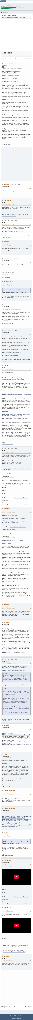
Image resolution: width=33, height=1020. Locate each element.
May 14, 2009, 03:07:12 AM (7, 452)
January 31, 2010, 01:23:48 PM (8, 794)
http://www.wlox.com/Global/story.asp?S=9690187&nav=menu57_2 (11, 72)
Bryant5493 (7, 474)
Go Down (3, 58)
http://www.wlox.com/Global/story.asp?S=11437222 (14, 652)
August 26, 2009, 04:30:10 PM (8, 477)
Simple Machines (20, 1016)
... (14, 58)
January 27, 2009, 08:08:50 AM (8, 285)
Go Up (2, 1006)
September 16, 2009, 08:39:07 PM (8, 512)
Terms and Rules (15, 1015)
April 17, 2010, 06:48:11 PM (7, 911)
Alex (5, 63)
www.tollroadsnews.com (11, 515)
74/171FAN (15, 17)
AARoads (4, 143)
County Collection (26, 143)
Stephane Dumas (9, 282)
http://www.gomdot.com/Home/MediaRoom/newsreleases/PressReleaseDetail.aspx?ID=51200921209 (16, 415)
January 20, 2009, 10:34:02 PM (8, 188)
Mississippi (4, 65)
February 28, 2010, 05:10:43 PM (8, 864)
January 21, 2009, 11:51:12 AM (8, 224)
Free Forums (18, 1018)
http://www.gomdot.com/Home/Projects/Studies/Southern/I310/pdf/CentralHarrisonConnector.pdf (16, 745)
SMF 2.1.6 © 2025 (13, 1016)
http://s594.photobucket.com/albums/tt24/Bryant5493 (14, 504)
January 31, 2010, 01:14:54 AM (8, 729)
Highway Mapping (6, 144)
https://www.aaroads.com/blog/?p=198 (11, 352)
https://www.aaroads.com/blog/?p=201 (11, 463)
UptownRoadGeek (9, 790)
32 (15, 58)
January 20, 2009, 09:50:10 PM (9, 67)
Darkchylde (7, 200)
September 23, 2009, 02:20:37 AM (8, 608)
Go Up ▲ (21, 1015)
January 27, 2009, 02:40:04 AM (8, 261)
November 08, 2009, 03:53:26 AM (8, 626)
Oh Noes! (19, 214)
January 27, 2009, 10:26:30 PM (8, 307)
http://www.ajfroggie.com (7, 443)
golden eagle (7, 534)
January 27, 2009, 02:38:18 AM (8, 245)
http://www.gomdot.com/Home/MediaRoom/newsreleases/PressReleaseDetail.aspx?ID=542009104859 (16, 395)
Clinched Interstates (17, 143)
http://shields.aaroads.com (8, 274)
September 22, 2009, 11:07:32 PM (8, 537)
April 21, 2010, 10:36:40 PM (7, 960)
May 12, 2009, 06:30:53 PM (7, 369)
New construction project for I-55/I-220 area (12, 540)
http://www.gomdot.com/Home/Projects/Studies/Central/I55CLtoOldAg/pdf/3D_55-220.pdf (16, 822)
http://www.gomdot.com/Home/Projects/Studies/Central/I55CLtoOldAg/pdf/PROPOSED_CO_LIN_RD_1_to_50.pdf (16, 820)
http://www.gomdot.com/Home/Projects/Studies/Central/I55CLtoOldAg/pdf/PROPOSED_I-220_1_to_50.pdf (16, 817)
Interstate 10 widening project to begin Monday (13, 670)
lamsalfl (6, 241)
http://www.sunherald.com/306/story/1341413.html (14, 375)
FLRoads (6, 184)
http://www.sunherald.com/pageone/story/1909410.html (16, 734)
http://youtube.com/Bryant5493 (21, 497)
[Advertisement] (16, 35)
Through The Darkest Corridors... (9, 214)
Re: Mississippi (5, 186)
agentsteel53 (8, 258)
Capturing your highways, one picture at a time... (15, 215)
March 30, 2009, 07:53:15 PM (7, 334)
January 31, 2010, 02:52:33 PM (8, 836)
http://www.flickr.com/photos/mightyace (18, 526)
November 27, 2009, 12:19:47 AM (8, 663)
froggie (6, 365)
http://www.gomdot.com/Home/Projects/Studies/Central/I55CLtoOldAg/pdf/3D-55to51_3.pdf (16, 825)
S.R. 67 (4, 487)
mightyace (7, 508)
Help (10, 1015)
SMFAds (13, 1018)
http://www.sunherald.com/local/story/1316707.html (14, 418)
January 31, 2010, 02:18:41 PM (8, 812)
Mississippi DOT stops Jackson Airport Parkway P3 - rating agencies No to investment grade (15, 521)
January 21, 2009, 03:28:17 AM (8, 204)
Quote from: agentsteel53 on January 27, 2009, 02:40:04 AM (16, 289)
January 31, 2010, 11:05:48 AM (8, 757)
